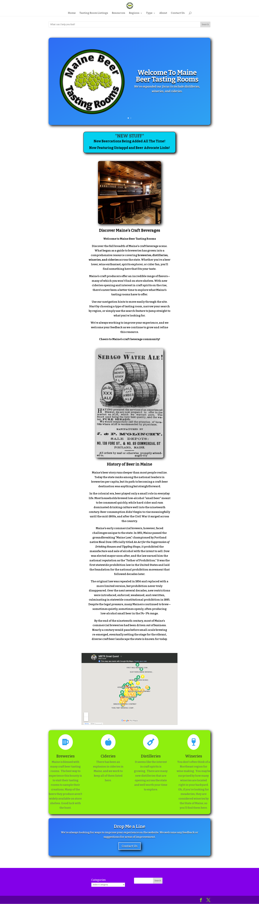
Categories (98, 880)
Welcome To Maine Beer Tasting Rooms (167, 76)
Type (149, 13)
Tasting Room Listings (93, 13)
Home (72, 13)
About (163, 13)
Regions (134, 13)
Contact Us (178, 13)
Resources (118, 13)
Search (158, 880)
